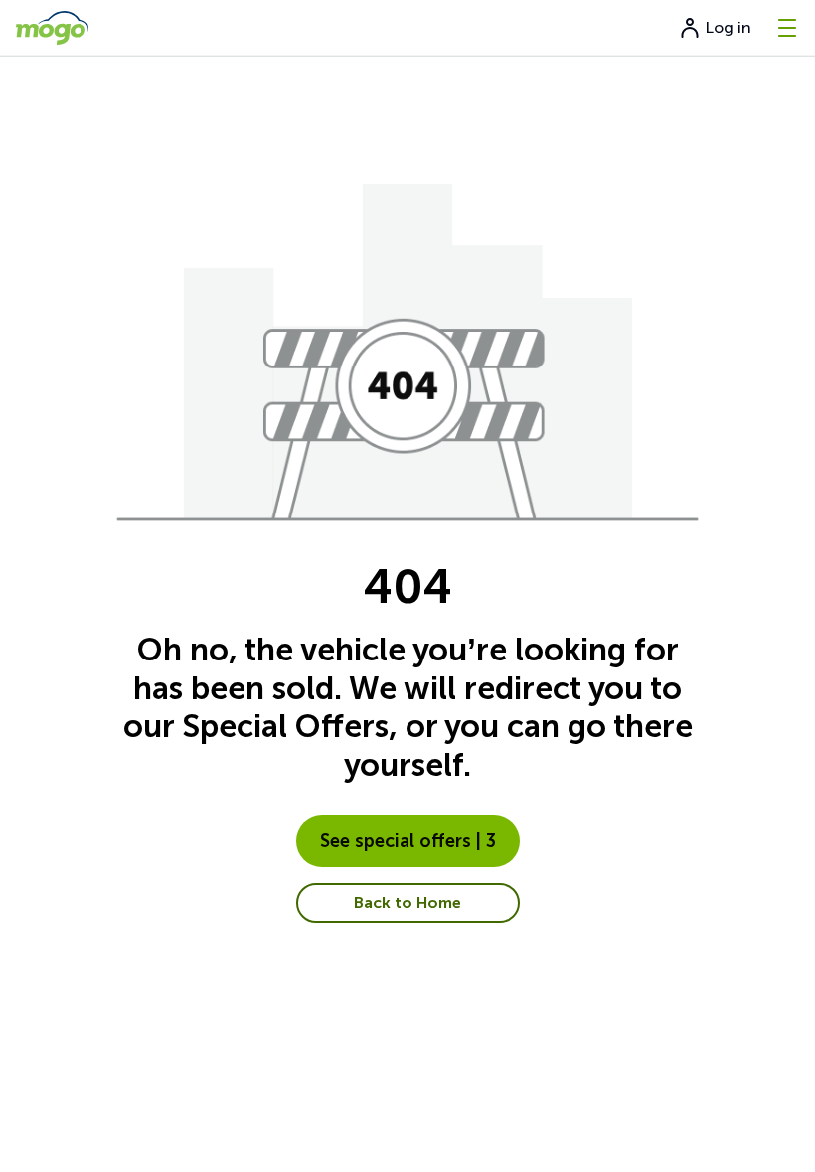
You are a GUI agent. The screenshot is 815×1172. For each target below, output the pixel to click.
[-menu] (787, 28)
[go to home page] (52, 28)
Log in (728, 27)
